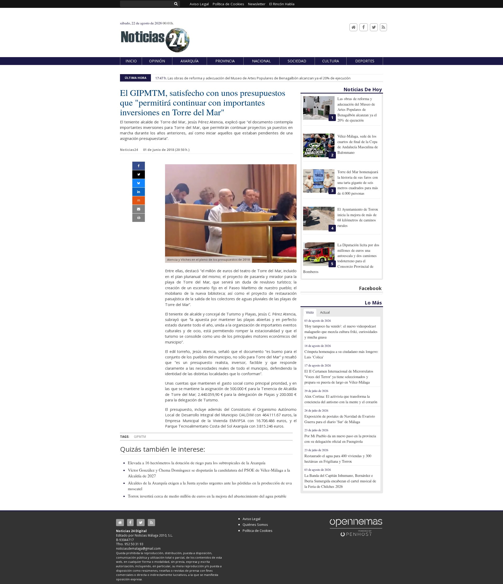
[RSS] (383, 27)
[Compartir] (138, 166)
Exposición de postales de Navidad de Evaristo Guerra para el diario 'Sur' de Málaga (339, 419)
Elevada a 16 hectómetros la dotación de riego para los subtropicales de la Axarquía (196, 462)
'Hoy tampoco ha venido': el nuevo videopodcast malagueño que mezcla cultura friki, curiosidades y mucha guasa (341, 332)
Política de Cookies (257, 530)
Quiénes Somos (255, 524)
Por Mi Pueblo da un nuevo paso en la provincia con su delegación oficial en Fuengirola (340, 438)
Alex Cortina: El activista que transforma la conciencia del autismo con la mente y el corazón (340, 399)
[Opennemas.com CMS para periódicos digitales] (356, 527)
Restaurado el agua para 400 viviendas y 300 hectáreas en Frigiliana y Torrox (337, 458)
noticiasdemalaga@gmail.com (138, 548)
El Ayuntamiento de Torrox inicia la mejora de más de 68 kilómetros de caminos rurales (357, 217)
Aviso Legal (251, 518)
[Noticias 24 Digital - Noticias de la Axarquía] (155, 37)
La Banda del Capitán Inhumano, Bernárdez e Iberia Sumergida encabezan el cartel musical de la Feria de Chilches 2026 (340, 481)
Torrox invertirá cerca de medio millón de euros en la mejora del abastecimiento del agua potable (207, 496)
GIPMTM (140, 436)
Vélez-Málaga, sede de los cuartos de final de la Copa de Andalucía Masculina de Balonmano (357, 144)
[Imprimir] (138, 218)
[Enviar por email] (138, 209)
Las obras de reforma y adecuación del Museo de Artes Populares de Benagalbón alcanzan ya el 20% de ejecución (259, 78)
